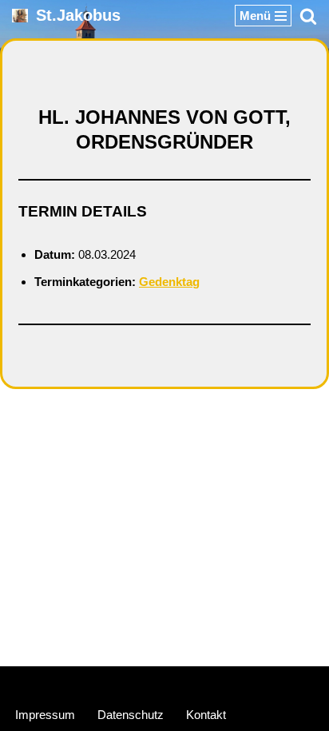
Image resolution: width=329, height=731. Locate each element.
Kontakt (206, 714)
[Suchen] (308, 16)
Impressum (45, 714)
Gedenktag (169, 281)
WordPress (224, 682)
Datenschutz (130, 714)
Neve (89, 682)
